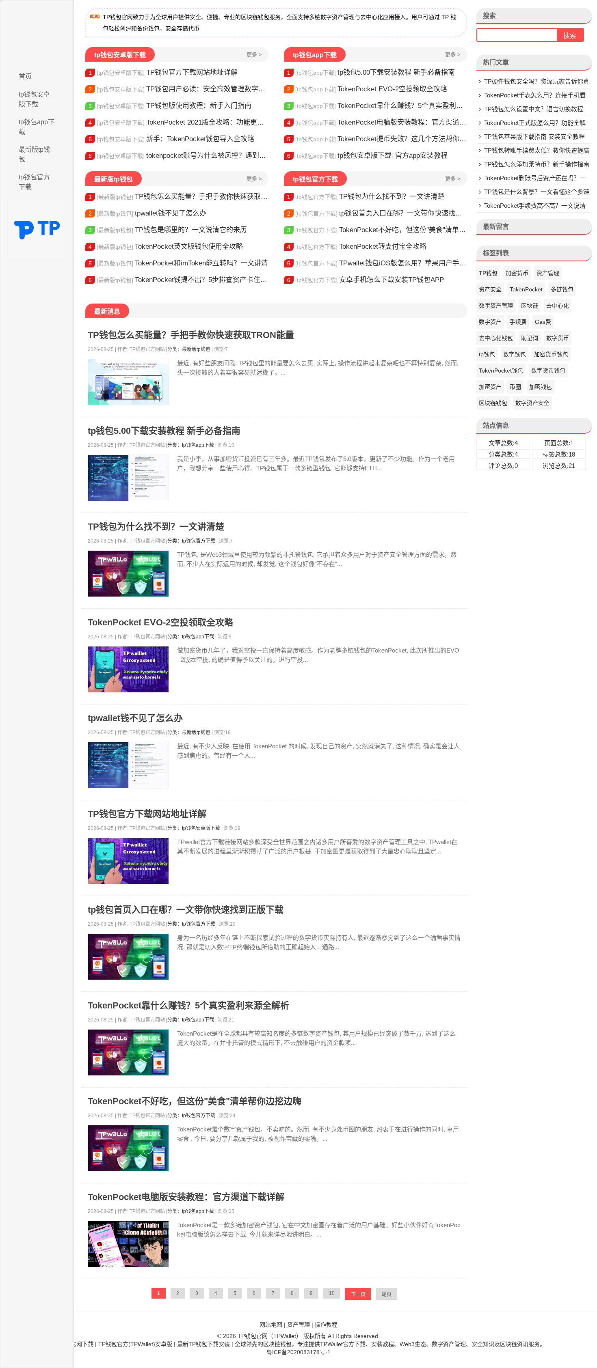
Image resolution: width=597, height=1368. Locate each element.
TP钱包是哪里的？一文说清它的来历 (168, 230)
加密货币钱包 (551, 354)
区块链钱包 (493, 403)
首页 (25, 76)
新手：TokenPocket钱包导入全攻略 (171, 139)
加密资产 (490, 386)
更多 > (254, 55)
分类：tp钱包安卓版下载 (193, 828)
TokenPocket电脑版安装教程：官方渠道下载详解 (377, 122)
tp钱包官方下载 (34, 182)
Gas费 (543, 322)
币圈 (515, 386)
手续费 (518, 322)
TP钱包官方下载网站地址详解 (163, 72)
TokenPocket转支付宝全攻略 (356, 246)
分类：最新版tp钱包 (188, 349)
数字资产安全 (532, 403)
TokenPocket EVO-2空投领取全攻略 (367, 89)
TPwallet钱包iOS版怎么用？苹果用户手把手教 (377, 263)
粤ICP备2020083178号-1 (298, 1352)
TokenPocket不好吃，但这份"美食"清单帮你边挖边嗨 (377, 230)
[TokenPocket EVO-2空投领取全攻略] (128, 669)
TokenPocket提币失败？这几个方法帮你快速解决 (377, 139)
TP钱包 (488, 273)
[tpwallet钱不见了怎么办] (128, 765)
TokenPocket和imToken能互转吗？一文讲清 (178, 263)
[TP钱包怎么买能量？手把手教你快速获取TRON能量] (128, 382)
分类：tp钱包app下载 (190, 445)
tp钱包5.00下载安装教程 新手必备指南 (371, 72)
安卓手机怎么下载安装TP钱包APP (365, 280)
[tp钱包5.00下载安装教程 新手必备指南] (128, 478)
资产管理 (547, 273)
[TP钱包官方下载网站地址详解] (128, 861)
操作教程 (326, 1324)
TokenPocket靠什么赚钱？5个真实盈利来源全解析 (377, 106)
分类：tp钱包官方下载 (191, 541)
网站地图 (271, 1324)
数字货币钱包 (548, 370)
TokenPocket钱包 (501, 370)
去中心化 (557, 305)
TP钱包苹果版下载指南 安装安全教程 (534, 136)
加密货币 (517, 273)
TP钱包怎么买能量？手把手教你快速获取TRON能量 (178, 196)
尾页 (387, 1294)
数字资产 (490, 322)
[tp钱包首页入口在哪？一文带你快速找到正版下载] (128, 956)
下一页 (358, 1294)
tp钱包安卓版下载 (34, 99)
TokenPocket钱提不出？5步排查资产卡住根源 (178, 280)
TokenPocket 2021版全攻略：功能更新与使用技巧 (178, 122)
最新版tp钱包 (34, 154)
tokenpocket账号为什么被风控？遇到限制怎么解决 (178, 155)
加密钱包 (540, 386)
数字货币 (557, 338)
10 (332, 1293)
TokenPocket (526, 289)
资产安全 (490, 289)
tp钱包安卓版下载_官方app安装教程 (367, 155)
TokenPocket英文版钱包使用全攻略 (166, 246)
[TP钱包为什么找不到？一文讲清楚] (128, 573)
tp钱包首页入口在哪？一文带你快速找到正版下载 (377, 213)
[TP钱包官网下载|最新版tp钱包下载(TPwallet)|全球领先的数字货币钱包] (37, 33)
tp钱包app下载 (36, 126)
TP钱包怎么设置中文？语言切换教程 (533, 109)
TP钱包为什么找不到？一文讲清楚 (365, 196)
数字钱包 (514, 354)
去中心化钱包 (496, 338)
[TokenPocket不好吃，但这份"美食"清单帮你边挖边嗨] (128, 1148)
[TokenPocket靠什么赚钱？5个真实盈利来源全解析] (128, 1052)
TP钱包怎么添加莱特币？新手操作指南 (536, 164)
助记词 (529, 338)
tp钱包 (487, 354)
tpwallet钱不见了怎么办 (147, 213)
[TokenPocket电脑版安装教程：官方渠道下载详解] (128, 1244)
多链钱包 (562, 289)
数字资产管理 (496, 305)
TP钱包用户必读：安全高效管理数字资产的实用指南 (178, 89)
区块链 (529, 305)
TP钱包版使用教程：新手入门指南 (170, 106)
